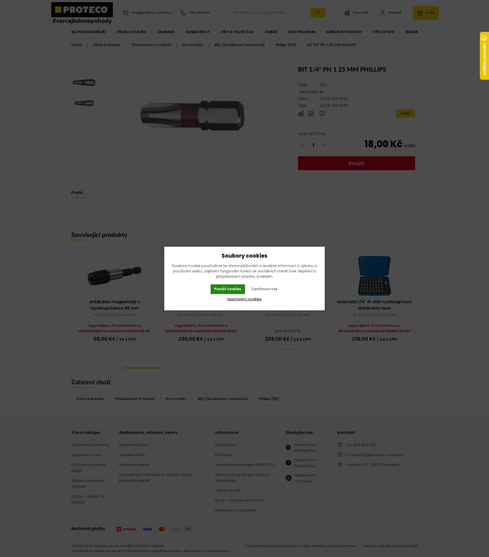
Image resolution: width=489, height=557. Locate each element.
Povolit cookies (227, 289)
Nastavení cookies (244, 299)
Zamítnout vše (264, 289)
